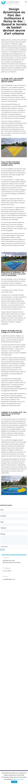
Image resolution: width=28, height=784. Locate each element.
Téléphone (3, 528)
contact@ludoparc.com (9, 579)
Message (3, 534)
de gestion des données (18, 779)
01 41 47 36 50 (7, 571)
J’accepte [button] (14, 781)
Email (2, 522)
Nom (2, 509)
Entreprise (4, 516)
